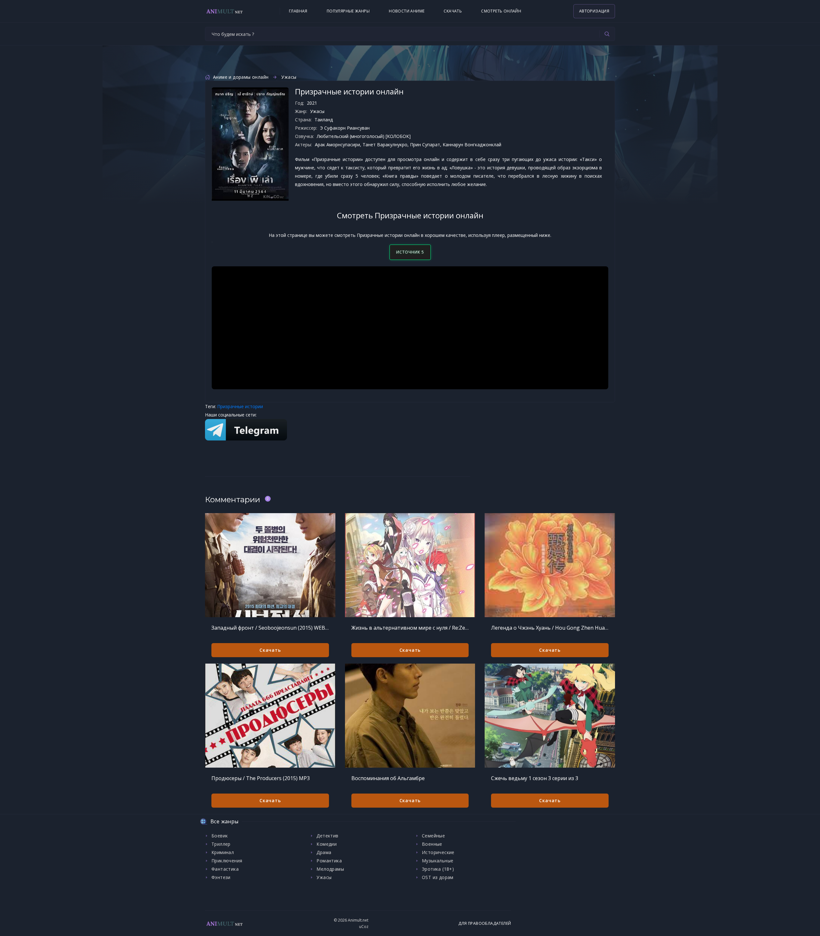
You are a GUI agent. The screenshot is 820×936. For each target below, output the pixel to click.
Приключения (226, 861)
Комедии (326, 844)
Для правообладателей (484, 923)
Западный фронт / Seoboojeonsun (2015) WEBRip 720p (270, 627)
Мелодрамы (330, 869)
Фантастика (225, 869)
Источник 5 (410, 252)
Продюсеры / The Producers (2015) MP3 (260, 778)
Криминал (222, 852)
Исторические (438, 852)
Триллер (221, 844)
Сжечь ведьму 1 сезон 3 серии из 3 (534, 778)
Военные (432, 844)
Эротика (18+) (438, 869)
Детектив (327, 836)
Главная (298, 11)
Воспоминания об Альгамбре (388, 778)
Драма (323, 852)
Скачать (453, 11)
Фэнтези (221, 877)
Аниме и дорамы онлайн (240, 77)
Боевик (219, 836)
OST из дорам (438, 877)
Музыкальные (437, 861)
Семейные (433, 836)
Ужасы (288, 77)
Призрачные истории (240, 406)
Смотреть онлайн (501, 11)
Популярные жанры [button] (348, 11)
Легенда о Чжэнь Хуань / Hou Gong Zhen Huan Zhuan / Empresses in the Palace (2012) (550, 627)
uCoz (363, 926)
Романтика (329, 861)
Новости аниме (406, 11)
